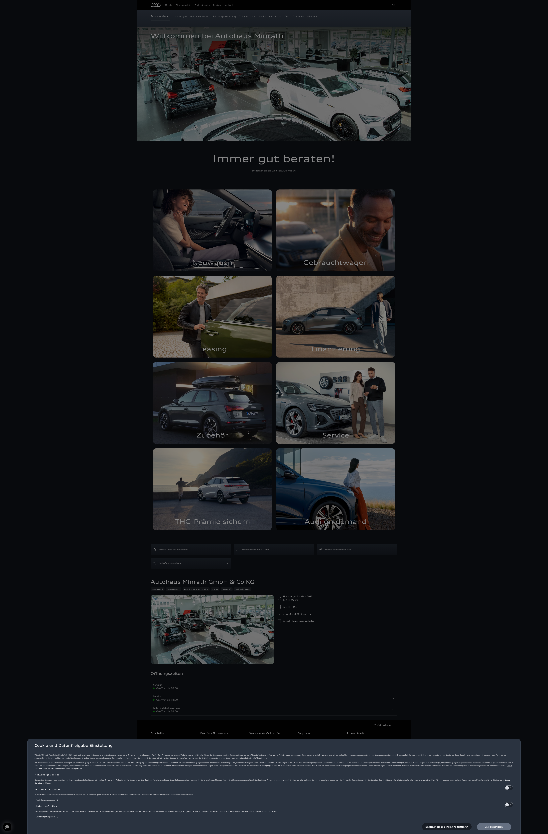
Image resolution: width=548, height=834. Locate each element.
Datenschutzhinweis (59, 768)
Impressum (77, 768)
